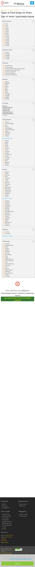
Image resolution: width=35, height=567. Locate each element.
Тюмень (7, 134)
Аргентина (8, 205)
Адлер (6, 143)
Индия (6, 196)
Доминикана (8, 222)
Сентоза (7, 232)
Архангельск (8, 154)
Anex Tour (7, 251)
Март (6, 85)
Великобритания (9, 211)
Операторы (6, 241)
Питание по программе (11, 74)
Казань (7, 126)
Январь (7, 81)
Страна (5, 169)
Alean (6, 247)
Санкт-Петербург (9, 123)
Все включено (8, 65)
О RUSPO (4, 504)
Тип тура (5, 103)
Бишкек (7, 165)
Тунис (6, 179)
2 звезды (7, 57)
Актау (6, 145)
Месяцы (5, 79)
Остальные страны (7, 198)
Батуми (7, 163)
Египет (7, 173)
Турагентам (4, 506)
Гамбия (7, 216)
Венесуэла (7, 214)
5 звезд (7, 52)
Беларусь (7, 193)
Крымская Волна (9, 245)
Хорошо (17, 563)
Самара (7, 136)
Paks (6, 267)
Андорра (7, 204)
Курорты (5, 229)
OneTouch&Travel (9, 264)
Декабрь (7, 98)
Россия (7, 181)
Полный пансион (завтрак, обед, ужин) (15, 68)
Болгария (7, 210)
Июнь (6, 89)
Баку (6, 160)
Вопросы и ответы (23, 514)
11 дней (7, 37)
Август (6, 92)
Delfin (6, 257)
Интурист (7, 244)
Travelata (7, 276)
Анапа (6, 150)
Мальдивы (8, 188)
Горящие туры (6, 110)
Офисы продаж (4, 542)
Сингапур (7, 233)
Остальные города (7, 138)
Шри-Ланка (8, 187)
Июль (6, 91)
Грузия (7, 195)
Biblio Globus (8, 254)
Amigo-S (7, 250)
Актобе (7, 147)
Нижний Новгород (9, 129)
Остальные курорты (8, 236)
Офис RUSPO (4, 540)
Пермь (6, 131)
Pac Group (7, 265)
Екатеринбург (8, 128)
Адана (6, 142)
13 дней (7, 40)
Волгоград (7, 132)
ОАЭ (6, 176)
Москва (7, 122)
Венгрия (7, 213)
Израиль (7, 224)
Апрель (7, 86)
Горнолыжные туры (7, 107)
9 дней (7, 34)
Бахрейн (7, 207)
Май (6, 88)
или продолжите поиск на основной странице (17, 299)
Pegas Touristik (8, 270)
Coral (6, 256)
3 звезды (7, 55)
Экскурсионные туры (7, 521)
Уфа (6, 125)
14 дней (7, 42)
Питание (5, 63)
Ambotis (7, 248)
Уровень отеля (7, 50)
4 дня (6, 27)
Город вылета (7, 119)
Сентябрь (7, 94)
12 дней (7, 39)
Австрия (7, 201)
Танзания (7, 184)
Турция (7, 172)
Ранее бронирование (8, 113)
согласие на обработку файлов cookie (21, 559)
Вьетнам (7, 175)
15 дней (7, 43)
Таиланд (7, 178)
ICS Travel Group (9, 260)
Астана (7, 156)
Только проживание (10, 73)
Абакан (7, 140)
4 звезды (7, 54)
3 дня (6, 25)
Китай (6, 185)
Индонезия (8, 192)
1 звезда (7, 58)
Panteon (7, 268)
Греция (7, 219)
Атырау (7, 159)
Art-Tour (7, 253)
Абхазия (7, 182)
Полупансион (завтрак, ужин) (12, 70)
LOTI (6, 262)
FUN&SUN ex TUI (9, 259)
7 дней (7, 31)
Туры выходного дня (8, 112)
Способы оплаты (23, 516)
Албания (7, 202)
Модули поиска (22, 504)
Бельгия (7, 208)
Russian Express (9, 273)
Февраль (7, 83)
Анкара (7, 153)
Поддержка (3, 538)
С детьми (4, 526)
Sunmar (7, 274)
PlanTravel (7, 271)
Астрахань (7, 157)
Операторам (22, 506)
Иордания (7, 225)
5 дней (7, 28)
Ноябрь (7, 97)
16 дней (7, 45)
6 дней (7, 30)
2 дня (6, 24)
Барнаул (7, 162)
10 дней (7, 36)
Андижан (7, 151)
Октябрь (7, 95)
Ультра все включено (10, 71)
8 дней (7, 33)
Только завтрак (9, 67)
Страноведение (5, 507)
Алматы (7, 148)
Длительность (7, 21)
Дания (6, 221)
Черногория (8, 190)
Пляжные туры (6, 109)
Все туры (5, 105)
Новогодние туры (6, 514)
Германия (7, 217)
